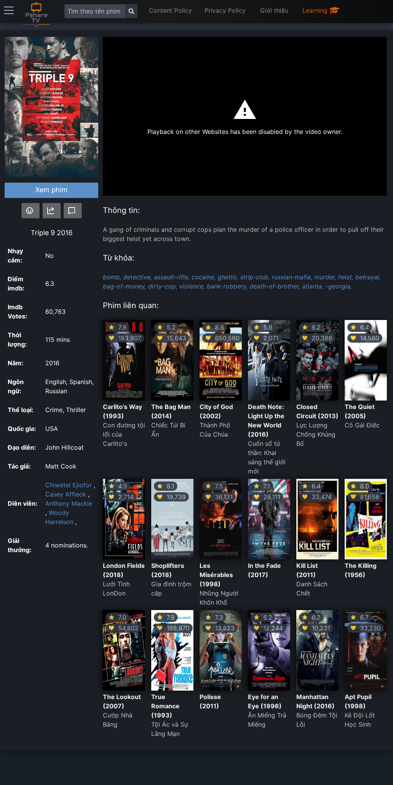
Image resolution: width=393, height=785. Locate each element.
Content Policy (170, 10)
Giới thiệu (274, 10)
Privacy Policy (225, 10)
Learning (315, 10)
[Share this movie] (52, 210)
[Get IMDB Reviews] (30, 210)
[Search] (131, 11)
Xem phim (51, 190)
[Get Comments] (73, 210)
